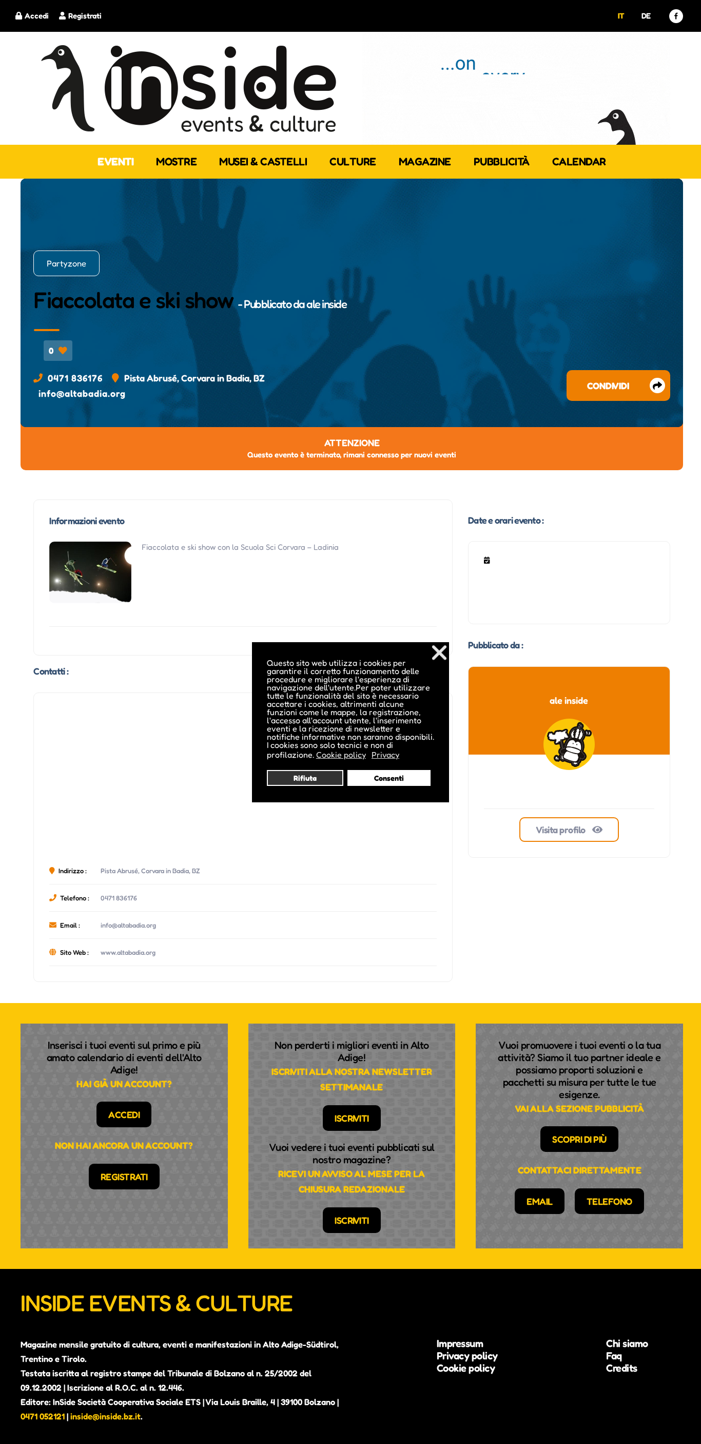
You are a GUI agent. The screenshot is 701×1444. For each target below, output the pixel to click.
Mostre (176, 161)
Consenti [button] (389, 778)
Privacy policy (467, 1356)
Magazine (425, 161)
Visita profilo (562, 829)
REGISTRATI (124, 1176)
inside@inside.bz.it (105, 1416)
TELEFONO (609, 1201)
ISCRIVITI (352, 1118)
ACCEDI (124, 1114)
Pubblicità (502, 161)
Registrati (85, 16)
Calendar (579, 161)
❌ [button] (439, 652)
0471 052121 (43, 1416)
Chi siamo (627, 1343)
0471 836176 (75, 377)
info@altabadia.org (82, 393)
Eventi (115, 161)
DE (646, 16)
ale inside (326, 304)
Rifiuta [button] (305, 778)
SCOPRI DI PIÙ (579, 1139)
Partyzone (66, 263)
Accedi (37, 16)
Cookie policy (466, 1368)
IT (621, 16)
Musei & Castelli (263, 161)
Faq (614, 1356)
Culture (352, 161)
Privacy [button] (385, 754)
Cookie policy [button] (341, 754)
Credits (621, 1368)
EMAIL (540, 1201)
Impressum (460, 1343)
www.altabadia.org (128, 952)
